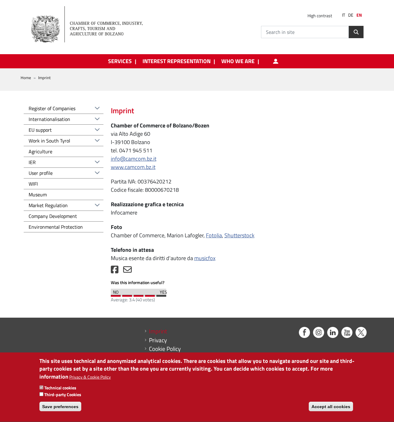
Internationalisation (49, 119)
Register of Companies (52, 108)
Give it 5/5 (161, 294)
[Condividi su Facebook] (115, 271)
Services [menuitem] (120, 61)
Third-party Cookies (62, 394)
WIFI (33, 183)
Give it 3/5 (138, 294)
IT (343, 15)
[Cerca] (356, 32)
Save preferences (60, 406)
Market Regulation (48, 205)
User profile (41, 173)
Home (26, 77)
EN (359, 15)
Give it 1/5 (116, 294)
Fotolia (214, 235)
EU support (40, 130)
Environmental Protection (56, 227)
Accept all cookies (331, 406)
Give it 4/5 (150, 294)
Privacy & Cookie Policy (90, 377)
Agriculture (40, 151)
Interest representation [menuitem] (177, 61)
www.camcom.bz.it (133, 167)
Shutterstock (239, 235)
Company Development (53, 216)
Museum (38, 194)
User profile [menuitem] (275, 61)
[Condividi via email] (127, 271)
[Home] (92, 24)
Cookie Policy (165, 348)
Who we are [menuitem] (238, 61)
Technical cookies (60, 388)
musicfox (204, 258)
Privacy (158, 340)
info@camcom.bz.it (133, 159)
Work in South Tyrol (49, 140)
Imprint (158, 331)
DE (350, 15)
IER (32, 162)
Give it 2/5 (127, 294)
